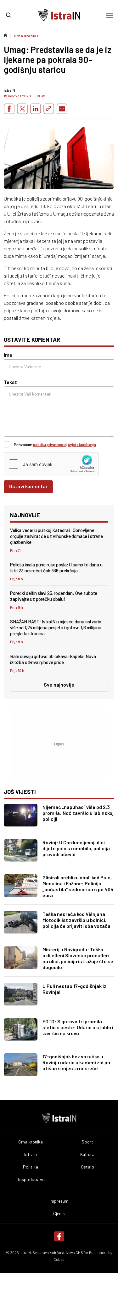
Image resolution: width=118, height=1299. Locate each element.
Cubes (59, 1259)
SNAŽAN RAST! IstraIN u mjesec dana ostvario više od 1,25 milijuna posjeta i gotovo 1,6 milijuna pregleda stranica (55, 627)
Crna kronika (26, 35)
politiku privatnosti (49, 444)
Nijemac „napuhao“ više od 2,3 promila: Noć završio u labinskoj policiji (78, 813)
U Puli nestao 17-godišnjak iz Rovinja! (74, 989)
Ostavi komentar (28, 486)
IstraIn (30, 1154)
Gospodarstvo (30, 1179)
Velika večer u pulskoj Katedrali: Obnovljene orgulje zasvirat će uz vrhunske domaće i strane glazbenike (56, 536)
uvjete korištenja (82, 444)
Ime (8, 355)
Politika (30, 1166)
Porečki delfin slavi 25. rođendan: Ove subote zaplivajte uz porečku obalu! (53, 596)
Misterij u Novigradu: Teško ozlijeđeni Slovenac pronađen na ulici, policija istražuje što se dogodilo (77, 958)
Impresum (58, 1201)
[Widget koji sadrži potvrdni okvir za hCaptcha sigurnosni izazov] (51, 464)
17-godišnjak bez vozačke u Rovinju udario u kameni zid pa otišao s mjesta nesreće (76, 1062)
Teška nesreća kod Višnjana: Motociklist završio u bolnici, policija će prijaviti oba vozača (76, 920)
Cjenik (59, 1213)
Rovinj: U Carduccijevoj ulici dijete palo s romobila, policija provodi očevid (76, 848)
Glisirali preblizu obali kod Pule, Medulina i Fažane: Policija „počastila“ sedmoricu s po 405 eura (77, 886)
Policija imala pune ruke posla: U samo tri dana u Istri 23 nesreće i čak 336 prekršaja (56, 567)
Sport (87, 1141)
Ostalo (87, 1166)
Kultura (87, 1154)
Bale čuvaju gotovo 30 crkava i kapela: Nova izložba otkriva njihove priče (53, 659)
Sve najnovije (59, 685)
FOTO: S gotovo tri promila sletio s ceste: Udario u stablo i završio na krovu (77, 1027)
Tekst (10, 382)
